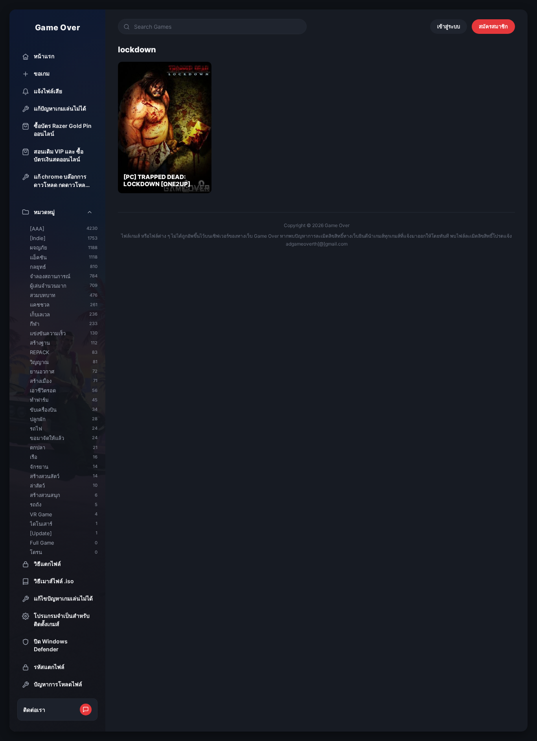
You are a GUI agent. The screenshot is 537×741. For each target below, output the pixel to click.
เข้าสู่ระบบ (448, 26)
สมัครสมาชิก (493, 26)
